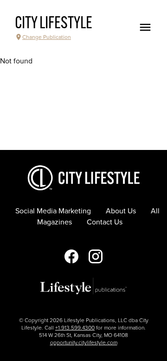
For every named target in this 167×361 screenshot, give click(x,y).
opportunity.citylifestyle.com (83, 342)
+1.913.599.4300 (75, 327)
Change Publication (46, 37)
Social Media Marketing (53, 211)
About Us (121, 211)
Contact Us (104, 222)
